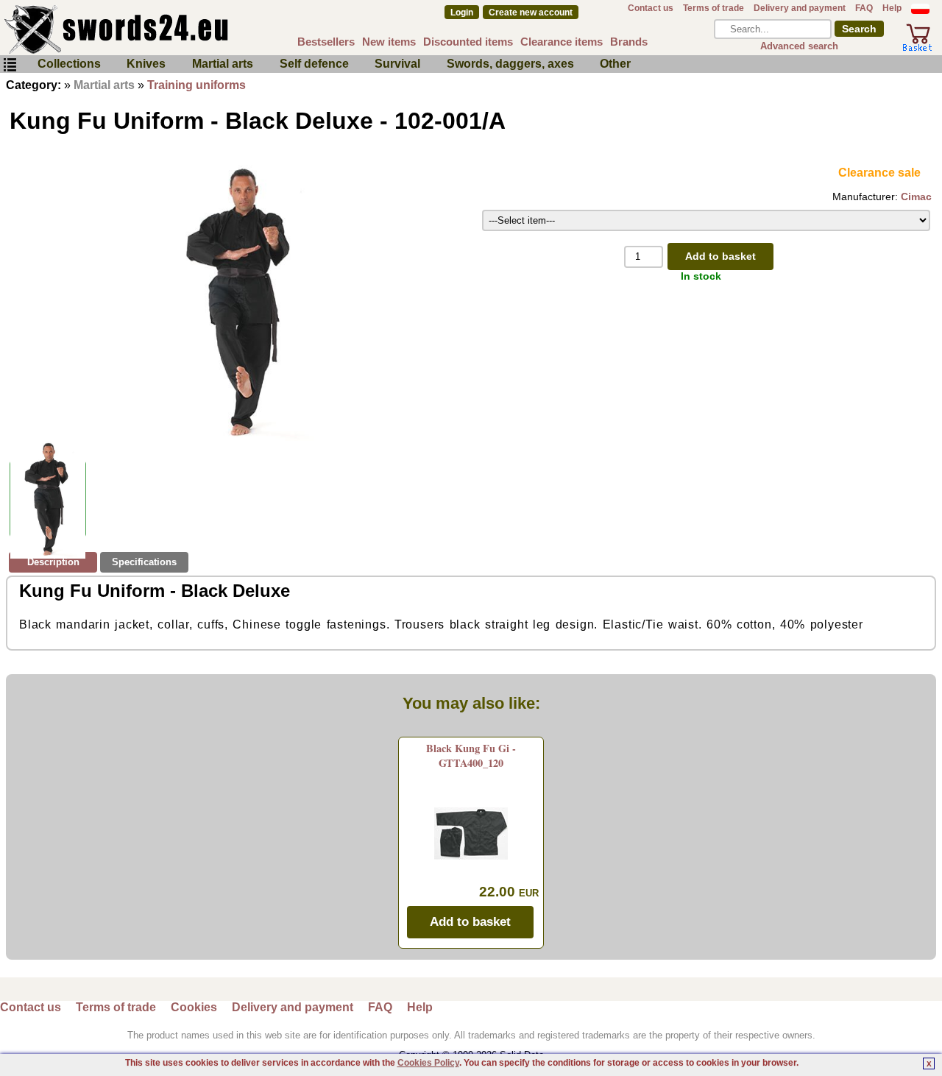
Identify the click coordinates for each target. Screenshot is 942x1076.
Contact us (650, 8)
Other (615, 63)
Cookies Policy (428, 1063)
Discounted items (468, 41)
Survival (397, 63)
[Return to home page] (165, 29)
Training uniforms (196, 85)
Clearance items (561, 41)
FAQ (864, 8)
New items (389, 41)
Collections (69, 63)
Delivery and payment (800, 8)
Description (53, 561)
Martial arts (222, 63)
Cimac (916, 196)
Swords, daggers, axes (510, 63)
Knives (146, 63)
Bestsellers (326, 41)
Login (461, 12)
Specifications (144, 561)
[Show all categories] (9, 65)
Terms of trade (713, 8)
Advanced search (799, 46)
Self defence (314, 63)
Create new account (531, 12)
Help (892, 8)
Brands (629, 41)
